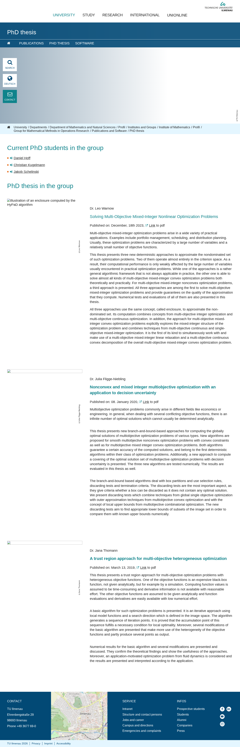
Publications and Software (109, 130)
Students (183, 714)
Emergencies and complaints (141, 730)
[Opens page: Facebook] (223, 709)
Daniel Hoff (22, 158)
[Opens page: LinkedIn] (229, 709)
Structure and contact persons (142, 714)
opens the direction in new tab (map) (75, 693)
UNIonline (177, 15)
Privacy (36, 743)
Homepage (9, 127)
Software (84, 43)
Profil (121, 127)
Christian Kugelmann (29, 165)
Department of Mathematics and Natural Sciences (83, 127)
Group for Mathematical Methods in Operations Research (51, 130)
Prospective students (191, 708)
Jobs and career (133, 720)
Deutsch (9, 84)
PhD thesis (59, 43)
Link (152, 225)
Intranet (127, 708)
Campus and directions (137, 725)
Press (181, 730)
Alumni (181, 720)
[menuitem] (10, 43)
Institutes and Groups (142, 127)
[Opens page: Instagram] (223, 724)
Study (88, 15)
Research (112, 15)
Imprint (48, 743)
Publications (31, 43)
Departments (38, 127)
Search (10, 68)
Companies (184, 725)
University (64, 15)
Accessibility (63, 743)
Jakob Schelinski (26, 172)
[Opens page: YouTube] (223, 716)
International (145, 15)
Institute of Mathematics (174, 127)
